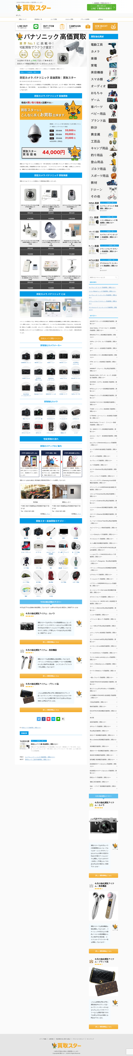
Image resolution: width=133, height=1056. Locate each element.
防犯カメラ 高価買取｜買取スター (31, 727)
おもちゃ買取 (69, 19)
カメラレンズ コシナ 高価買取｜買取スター (102, 287)
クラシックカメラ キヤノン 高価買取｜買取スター (103, 302)
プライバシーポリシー (78, 1039)
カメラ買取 (54, 19)
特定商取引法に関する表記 (63, 1039)
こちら (48, 514)
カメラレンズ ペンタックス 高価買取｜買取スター (103, 296)
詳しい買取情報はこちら (51, 642)
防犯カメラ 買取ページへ (51, 338)
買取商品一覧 (38, 19)
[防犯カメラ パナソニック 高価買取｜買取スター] (53, 719)
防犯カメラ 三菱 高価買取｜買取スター (44, 744)
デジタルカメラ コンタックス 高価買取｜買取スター (109, 265)
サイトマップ (90, 1039)
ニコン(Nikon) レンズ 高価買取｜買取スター (102, 291)
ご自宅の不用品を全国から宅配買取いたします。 (66, 1051)
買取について (22, 19)
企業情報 (51, 1039)
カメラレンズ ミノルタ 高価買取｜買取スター (40, 757)
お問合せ (100, 19)
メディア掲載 (42, 1039)
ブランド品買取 (85, 19)
